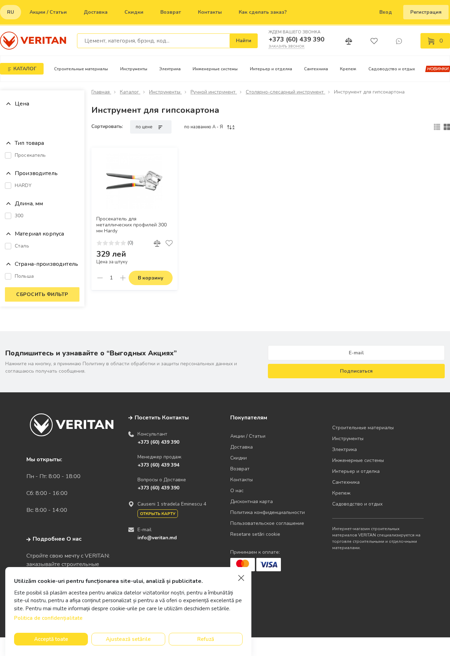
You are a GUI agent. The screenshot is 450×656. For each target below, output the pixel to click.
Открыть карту (157, 513)
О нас (237, 490)
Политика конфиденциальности (267, 512)
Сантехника (316, 69)
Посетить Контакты (162, 418)
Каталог (130, 92)
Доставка (96, 12)
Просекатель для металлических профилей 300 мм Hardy (131, 225)
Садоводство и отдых (391, 69)
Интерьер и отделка (271, 69)
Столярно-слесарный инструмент (285, 92)
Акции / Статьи (48, 12)
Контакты (210, 12)
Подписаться (356, 371)
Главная (101, 92)
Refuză (205, 639)
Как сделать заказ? (263, 12)
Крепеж (348, 69)
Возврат (170, 12)
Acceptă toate (51, 639)
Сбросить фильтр (42, 294)
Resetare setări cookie (255, 534)
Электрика (170, 69)
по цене (145, 127)
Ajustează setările (128, 639)
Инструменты (133, 69)
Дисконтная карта (251, 501)
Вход (385, 12)
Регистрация (426, 12)
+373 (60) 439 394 (158, 465)
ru (10, 12)
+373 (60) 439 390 (296, 39)
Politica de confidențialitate (48, 618)
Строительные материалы (81, 69)
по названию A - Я (204, 127)
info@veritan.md (157, 537)
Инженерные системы (215, 69)
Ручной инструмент (214, 92)
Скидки (133, 12)
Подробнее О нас (57, 539)
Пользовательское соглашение (267, 523)
